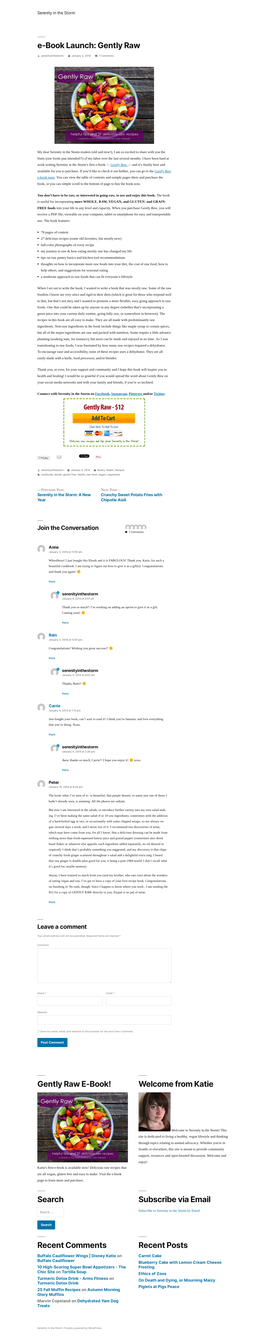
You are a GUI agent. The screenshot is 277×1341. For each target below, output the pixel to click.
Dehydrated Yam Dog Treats (77, 1303)
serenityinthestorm (52, 55)
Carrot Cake (150, 1255)
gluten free (69, 474)
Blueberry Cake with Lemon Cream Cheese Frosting (180, 1265)
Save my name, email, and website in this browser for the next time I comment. (86, 1031)
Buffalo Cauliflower (56, 1260)
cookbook (47, 474)
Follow (46, 458)
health (109, 470)
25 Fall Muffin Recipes (59, 1289)
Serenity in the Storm (56, 12)
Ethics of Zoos (152, 1273)
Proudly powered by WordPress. (83, 1328)
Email (110, 993)
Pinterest (136, 394)
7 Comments (106, 55)
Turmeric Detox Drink (58, 1283)
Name (41, 993)
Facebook (102, 394)
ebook (58, 474)
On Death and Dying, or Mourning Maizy (176, 1280)
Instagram (119, 394)
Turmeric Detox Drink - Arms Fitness (72, 1278)
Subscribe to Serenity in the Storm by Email (169, 1210)
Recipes (119, 470)
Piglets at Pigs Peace (158, 1286)
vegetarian (113, 474)
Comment (43, 945)
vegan (102, 474)
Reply (52, 581)
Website (42, 1012)
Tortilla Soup (74, 1271)
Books (101, 470)
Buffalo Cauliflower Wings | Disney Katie (76, 1255)
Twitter (159, 394)
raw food (91, 474)
